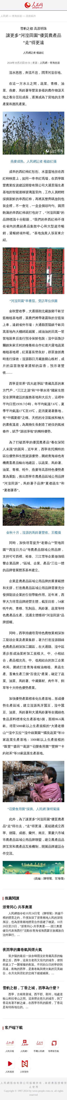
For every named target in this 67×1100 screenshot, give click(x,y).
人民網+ (24, 1051)
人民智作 (24, 1072)
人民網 (4, 16)
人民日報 (9, 1051)
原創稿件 (31, 16)
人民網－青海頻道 (50, 62)
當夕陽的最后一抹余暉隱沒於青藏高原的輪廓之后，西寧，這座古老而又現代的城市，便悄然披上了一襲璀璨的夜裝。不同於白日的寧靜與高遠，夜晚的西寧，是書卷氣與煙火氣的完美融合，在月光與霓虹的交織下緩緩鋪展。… (33, 964)
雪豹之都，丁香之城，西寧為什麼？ (31, 988)
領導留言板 (53, 1051)
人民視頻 (9, 1072)
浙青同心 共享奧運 (17, 907)
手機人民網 (39, 1051)
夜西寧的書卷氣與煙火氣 (22, 950)
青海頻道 (17, 16)
